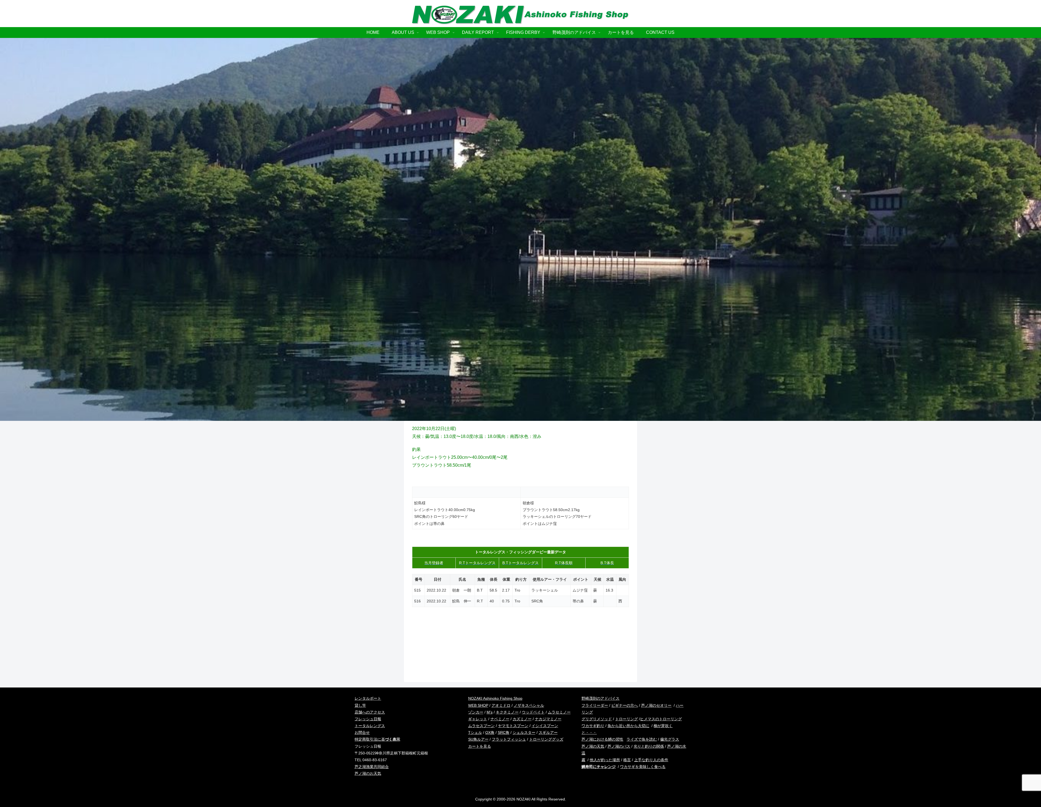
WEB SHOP (478, 705)
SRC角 (503, 732)
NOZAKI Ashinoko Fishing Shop (495, 698)
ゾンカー (475, 712)
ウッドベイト (533, 712)
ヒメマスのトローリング (661, 719)
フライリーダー (594, 705)
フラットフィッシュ (509, 739)
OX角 (489, 732)
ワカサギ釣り (592, 726)
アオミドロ (500, 705)
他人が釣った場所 (605, 760)
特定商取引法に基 (377, 739)
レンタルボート (368, 698)
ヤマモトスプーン (513, 726)
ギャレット (477, 719)
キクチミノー (507, 712)
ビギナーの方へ (624, 705)
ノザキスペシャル (529, 705)
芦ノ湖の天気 (592, 746)
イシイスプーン (545, 726)
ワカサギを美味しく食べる (643, 766)
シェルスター (524, 732)
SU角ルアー (478, 739)
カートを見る (479, 746)
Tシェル (475, 732)
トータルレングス (370, 726)
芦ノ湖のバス (619, 746)
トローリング (626, 719)
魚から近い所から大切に (628, 726)
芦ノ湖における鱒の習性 (602, 739)
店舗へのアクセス (370, 712)
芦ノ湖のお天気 (368, 773)
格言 (627, 760)
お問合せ (362, 732)
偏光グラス (669, 739)
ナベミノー (499, 719)
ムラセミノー (559, 712)
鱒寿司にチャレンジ (598, 766)
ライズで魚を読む (641, 739)
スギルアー (548, 732)
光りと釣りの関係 (649, 746)
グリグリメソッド (596, 719)
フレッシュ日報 (368, 719)
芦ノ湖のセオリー (656, 705)
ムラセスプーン (481, 726)
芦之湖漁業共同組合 (372, 766)
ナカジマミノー (548, 719)
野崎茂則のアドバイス (600, 698)
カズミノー (522, 719)
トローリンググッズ (546, 739)
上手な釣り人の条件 (651, 760)
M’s (490, 712)
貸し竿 (360, 705)
